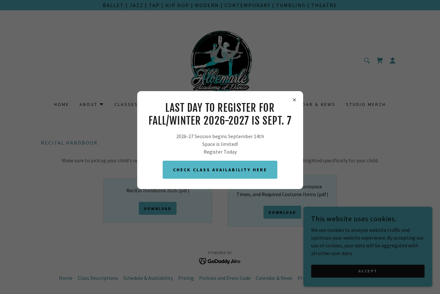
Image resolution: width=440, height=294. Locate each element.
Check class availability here (220, 170)
